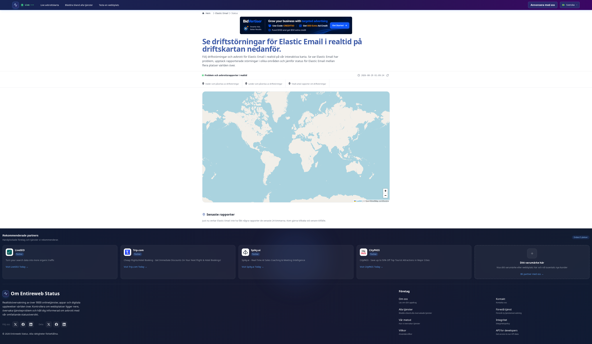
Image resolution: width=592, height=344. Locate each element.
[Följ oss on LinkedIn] (31, 324)
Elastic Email (221, 13)
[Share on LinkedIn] (64, 324)
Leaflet (359, 201)
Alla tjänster (406, 309)
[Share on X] (49, 324)
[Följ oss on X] (15, 324)
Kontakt (500, 299)
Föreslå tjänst (504, 309)
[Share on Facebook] (56, 324)
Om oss (403, 299)
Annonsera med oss (543, 5)
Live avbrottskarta (50, 5)
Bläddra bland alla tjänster (79, 5)
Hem (208, 13)
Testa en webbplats (109, 5)
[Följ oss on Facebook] (23, 324)
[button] (385, 191)
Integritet (501, 320)
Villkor (402, 330)
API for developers (507, 330)
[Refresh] (387, 75)
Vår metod (405, 320)
